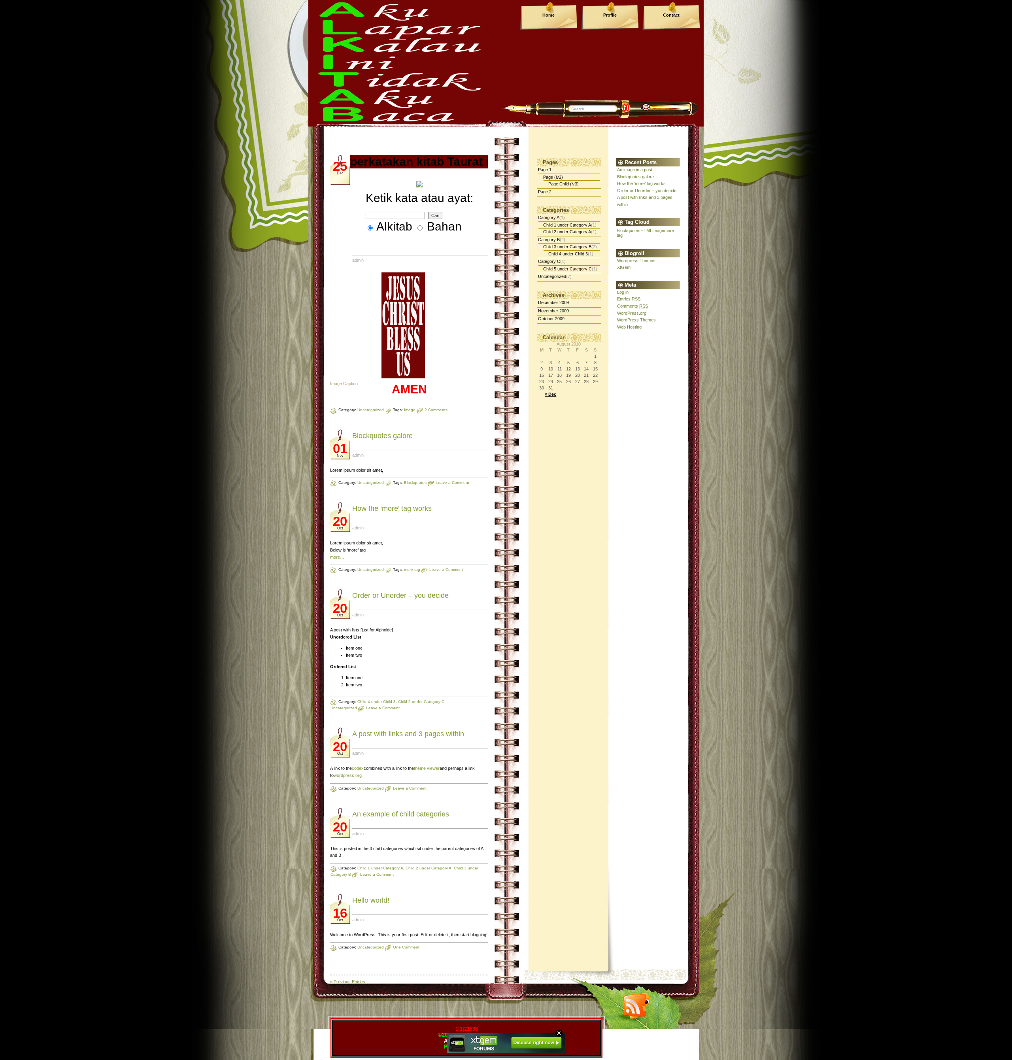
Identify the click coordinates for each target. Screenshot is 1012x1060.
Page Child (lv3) (563, 183)
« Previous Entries (347, 981)
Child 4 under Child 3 (376, 701)
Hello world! (370, 900)
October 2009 (551, 318)
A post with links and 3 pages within (408, 734)
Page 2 (544, 191)
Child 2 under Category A (428, 868)
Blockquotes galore (382, 436)
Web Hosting (629, 327)
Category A (548, 217)
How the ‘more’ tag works (392, 508)
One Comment (406, 947)
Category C (549, 261)
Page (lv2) (553, 177)
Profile (610, 15)
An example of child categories (400, 814)
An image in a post (634, 169)
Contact (671, 15)
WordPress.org (631, 313)
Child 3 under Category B (567, 246)
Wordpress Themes (636, 260)
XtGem (624, 267)
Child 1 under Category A (380, 868)
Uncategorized (370, 410)
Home (548, 15)
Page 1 (544, 169)
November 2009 (553, 310)
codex (358, 768)
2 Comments (436, 410)
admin (358, 260)
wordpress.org (348, 775)
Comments (632, 306)
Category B (549, 239)
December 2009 (553, 302)
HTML (646, 230)
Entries (628, 299)
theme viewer (427, 768)
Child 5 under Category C (421, 701)
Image (409, 410)
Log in (623, 292)
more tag (412, 569)
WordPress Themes (636, 319)
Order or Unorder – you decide (400, 595)
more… (337, 557)
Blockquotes (415, 482)
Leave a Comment (452, 482)
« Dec (550, 394)
